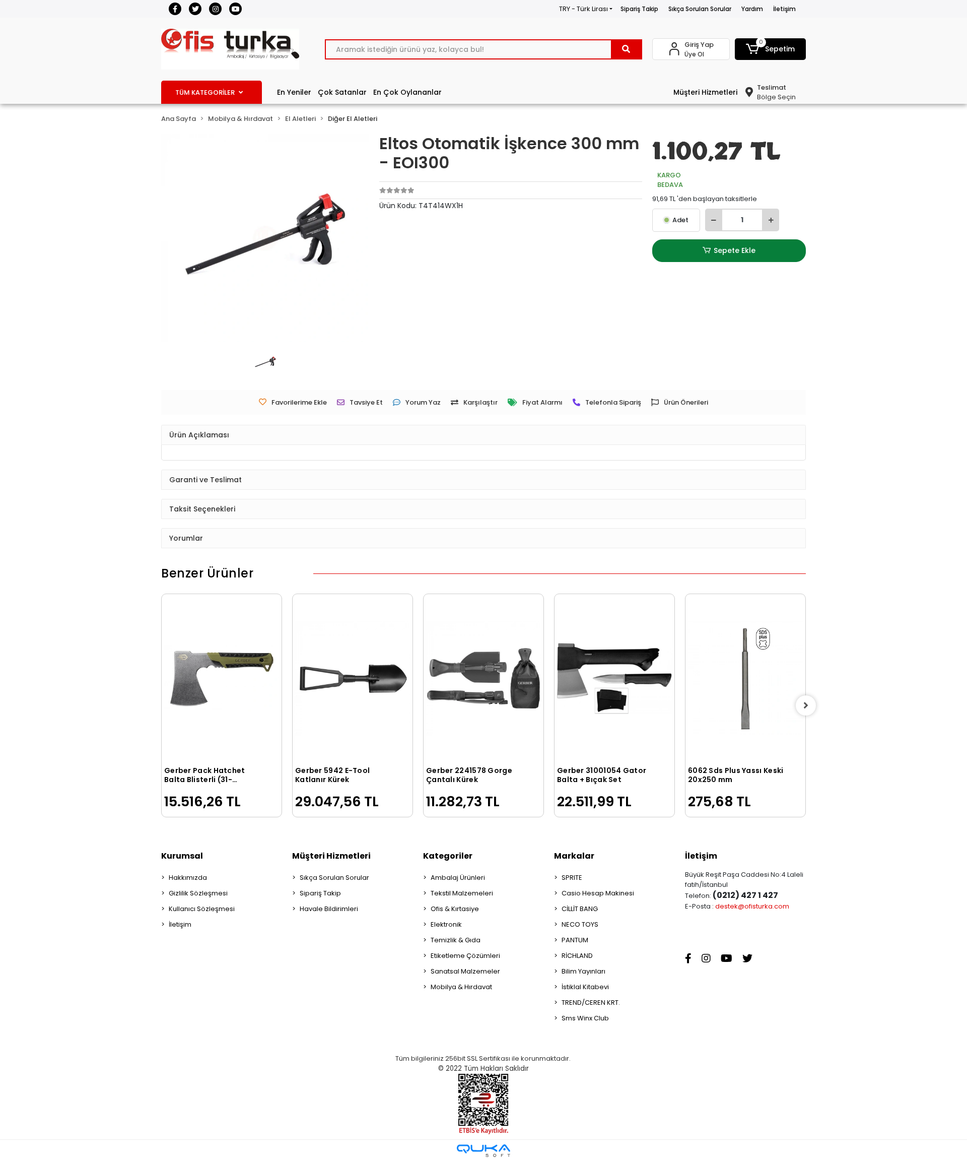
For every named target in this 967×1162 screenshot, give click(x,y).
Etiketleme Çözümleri (465, 955)
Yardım (752, 9)
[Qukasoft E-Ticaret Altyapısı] (483, 1150)
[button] (770, 49)
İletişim (784, 9)
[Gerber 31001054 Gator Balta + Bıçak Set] (614, 679)
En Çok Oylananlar (407, 92)
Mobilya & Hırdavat (461, 987)
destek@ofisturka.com (752, 906)
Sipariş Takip (639, 9)
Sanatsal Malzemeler (465, 971)
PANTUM (575, 940)
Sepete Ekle (734, 250)
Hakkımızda (188, 877)
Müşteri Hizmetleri (705, 92)
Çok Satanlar (342, 92)
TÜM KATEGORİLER (205, 92)
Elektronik (446, 924)
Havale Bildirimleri (329, 909)
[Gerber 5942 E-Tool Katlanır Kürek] (352, 679)
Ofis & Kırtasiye (455, 909)
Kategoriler (447, 856)
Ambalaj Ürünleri (458, 877)
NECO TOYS (580, 924)
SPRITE (572, 877)
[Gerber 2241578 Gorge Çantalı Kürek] (483, 679)
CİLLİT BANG (580, 909)
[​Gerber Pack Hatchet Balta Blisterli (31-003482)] (221, 679)
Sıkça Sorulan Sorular (699, 9)
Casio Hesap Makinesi (598, 893)
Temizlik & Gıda (455, 940)
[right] (806, 705)
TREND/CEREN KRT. (591, 1002)
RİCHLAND (577, 955)
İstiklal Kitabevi (585, 987)
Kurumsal (182, 856)
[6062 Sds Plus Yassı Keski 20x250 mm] (745, 679)
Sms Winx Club (585, 1018)
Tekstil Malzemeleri (462, 893)
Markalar (574, 856)
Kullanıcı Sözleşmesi (202, 909)
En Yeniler (294, 92)
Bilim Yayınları (583, 971)
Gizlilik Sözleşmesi (198, 893)
